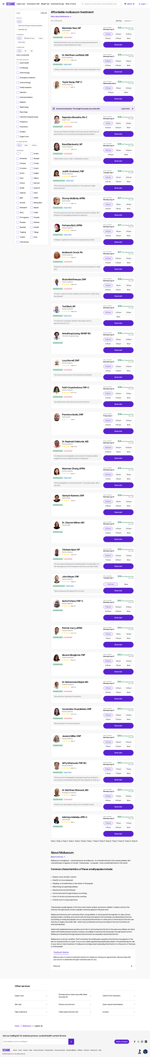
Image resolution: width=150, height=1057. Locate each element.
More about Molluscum (60, 16)
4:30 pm (119, 34)
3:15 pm (119, 236)
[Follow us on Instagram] (142, 1042)
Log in (143, 4)
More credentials (23, 55)
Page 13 (128, 841)
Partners (86, 1050)
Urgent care (21, 4)
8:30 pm (119, 127)
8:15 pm (109, 800)
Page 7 (90, 841)
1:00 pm (109, 204)
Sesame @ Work (71, 1050)
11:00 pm (109, 88)
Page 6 (83, 841)
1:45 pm (130, 204)
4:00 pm (119, 425)
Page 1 (53, 841)
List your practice (59, 1050)
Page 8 (96, 841)
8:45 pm (109, 61)
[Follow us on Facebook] (134, 1042)
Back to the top (57, 857)
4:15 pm (109, 34)
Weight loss (45, 4)
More (128, 38)
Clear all (44, 13)
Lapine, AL (131, 4)
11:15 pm (119, 88)
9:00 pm (119, 61)
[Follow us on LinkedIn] (146, 1042)
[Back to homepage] (10, 3)
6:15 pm (129, 123)
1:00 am (109, 177)
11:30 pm (129, 88)
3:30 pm (119, 371)
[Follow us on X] (138, 1042)
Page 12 (121, 841)
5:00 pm (119, 258)
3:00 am (119, 181)
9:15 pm (129, 61)
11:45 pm (113, 92)
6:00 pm (109, 555)
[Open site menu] (3, 4)
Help (99, 1050)
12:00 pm (109, 447)
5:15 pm (130, 258)
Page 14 (135, 841)
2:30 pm (119, 312)
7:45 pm (119, 773)
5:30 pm (109, 263)
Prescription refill (33, 4)
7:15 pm (129, 769)
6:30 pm (109, 38)
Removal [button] (56, 966)
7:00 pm (130, 555)
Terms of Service (38, 1050)
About (15, 1050)
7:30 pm (109, 560)
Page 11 (115, 841)
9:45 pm (119, 65)
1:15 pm (109, 123)
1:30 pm (130, 285)
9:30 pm (109, 65)
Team (20, 1050)
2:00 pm (109, 208)
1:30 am (119, 177)
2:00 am (130, 177)
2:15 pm (119, 123)
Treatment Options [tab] (61, 952)
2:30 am (109, 181)
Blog (30, 1050)
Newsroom (94, 1050)
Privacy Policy (49, 1050)
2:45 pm (130, 339)
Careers (25, 1050)
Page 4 (71, 841)
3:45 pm (109, 344)
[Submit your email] (71, 1042)
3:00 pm (109, 236)
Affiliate (80, 1050)
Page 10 (108, 841)
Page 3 (65, 841)
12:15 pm (119, 447)
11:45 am (109, 607)
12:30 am (113, 584)
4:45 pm (129, 34)
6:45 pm (119, 38)
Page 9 (102, 841)
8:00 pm (119, 560)
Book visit (124, 45)
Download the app (57, 4)
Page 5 (77, 841)
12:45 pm (109, 452)
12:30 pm (129, 447)
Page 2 (59, 841)
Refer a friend (71, 4)
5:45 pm (119, 263)
